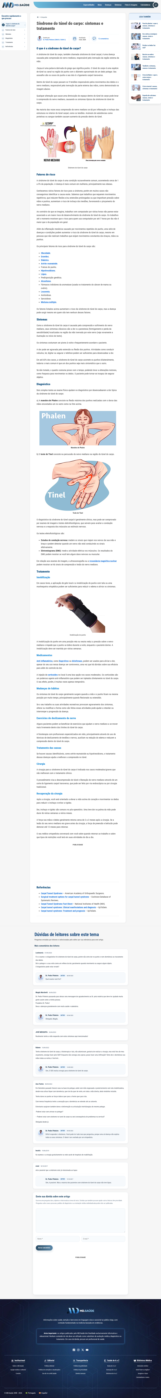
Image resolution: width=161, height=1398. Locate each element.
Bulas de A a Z (111, 1366)
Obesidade (45, 253)
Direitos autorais (80, 1373)
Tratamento (9, 42)
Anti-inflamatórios (45, 661)
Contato (18, 1373)
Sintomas (118, 5)
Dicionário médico (142, 1366)
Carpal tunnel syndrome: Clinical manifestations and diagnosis (68, 907)
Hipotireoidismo (48, 270)
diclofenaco (77, 661)
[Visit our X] (82, 1350)
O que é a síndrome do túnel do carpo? (12, 25)
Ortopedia (44, 17)
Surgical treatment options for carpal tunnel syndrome (65, 897)
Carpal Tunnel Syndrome (52, 893)
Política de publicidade (80, 1366)
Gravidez (45, 256)
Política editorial (49, 1366)
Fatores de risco (10, 30)
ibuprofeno (64, 661)
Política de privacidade (80, 1370)
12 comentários (103, 39)
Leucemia (45, 291)
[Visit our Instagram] (78, 1350)
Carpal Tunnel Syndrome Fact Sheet (57, 904)
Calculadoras (145, 5)
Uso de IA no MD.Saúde (49, 1373)
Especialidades (88, 5)
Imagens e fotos (143, 1373)
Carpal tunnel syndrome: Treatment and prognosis (63, 911)
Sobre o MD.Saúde (18, 1366)
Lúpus (43, 274)
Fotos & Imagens (131, 5)
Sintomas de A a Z (111, 1373)
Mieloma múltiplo (48, 302)
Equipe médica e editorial (18, 1370)
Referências (9, 46)
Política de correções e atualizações (49, 1370)
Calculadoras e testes (142, 1377)
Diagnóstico (9, 38)
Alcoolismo (46, 281)
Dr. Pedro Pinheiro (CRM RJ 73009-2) (54, 40)
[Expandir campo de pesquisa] (156, 5)
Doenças (108, 5)
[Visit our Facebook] (74, 1350)
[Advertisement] (78, 861)
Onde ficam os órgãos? (143, 1370)
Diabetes (45, 260)
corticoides (53, 674)
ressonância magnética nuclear (103, 561)
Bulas (100, 5)
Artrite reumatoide (49, 263)
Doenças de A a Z (111, 1370)
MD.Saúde (38, 17)
